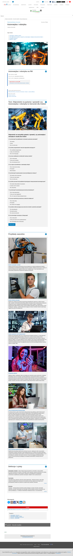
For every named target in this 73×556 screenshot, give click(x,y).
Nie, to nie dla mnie (13, 145)
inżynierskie (49, 4)
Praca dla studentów (45, 544)
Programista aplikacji (12, 373)
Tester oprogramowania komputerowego (16, 410)
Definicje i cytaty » (12, 39)
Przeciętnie (12, 168)
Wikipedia (45, 483)
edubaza (42, 7)
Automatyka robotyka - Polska (16, 516)
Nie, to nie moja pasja (14, 153)
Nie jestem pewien (13, 211)
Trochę (11, 143)
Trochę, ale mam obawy (14, 177)
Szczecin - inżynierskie (15, 518)
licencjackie (42, 4)
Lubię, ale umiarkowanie (14, 151)
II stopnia (61, 4)
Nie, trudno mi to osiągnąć (15, 204)
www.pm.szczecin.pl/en (12, 96)
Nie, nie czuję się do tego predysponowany (18, 196)
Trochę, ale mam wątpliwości (15, 194)
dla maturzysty (16, 4)
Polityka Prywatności (36, 546)
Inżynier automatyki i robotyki (14, 264)
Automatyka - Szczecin (15, 515)
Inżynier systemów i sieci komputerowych (16, 334)
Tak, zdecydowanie (13, 209)
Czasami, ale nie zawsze (15, 185)
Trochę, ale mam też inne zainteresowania (18, 219)
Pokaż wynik (12, 224)
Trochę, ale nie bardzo (14, 160)
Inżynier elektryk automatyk (14, 300)
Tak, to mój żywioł (13, 217)
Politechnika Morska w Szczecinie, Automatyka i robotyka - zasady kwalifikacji (21, 91)
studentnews (23, 4)
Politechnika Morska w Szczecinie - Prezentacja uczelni (18, 509)
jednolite (55, 4)
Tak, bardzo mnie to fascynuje (15, 175)
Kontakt (35, 544)
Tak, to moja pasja (13, 158)
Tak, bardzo (12, 141)
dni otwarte (36, 4)
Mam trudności (13, 170)
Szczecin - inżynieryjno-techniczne (17, 517)
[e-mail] (11, 503)
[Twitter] (17, 503)
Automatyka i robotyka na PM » (15, 35)
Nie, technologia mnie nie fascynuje (17, 221)
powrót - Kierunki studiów (13, 524)
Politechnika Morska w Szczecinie (13, 22)
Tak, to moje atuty (13, 200)
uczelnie (30, 4)
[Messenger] (8, 503)
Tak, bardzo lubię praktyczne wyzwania (17, 183)
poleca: (9, 4)
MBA (37, 7)
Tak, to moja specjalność (14, 192)
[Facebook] (14, 503)
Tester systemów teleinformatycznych (16, 449)
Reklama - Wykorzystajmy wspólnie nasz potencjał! (26, 544)
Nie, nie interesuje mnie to (15, 162)
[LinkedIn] (20, 503)
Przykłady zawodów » (13, 38)
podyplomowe (31, 7)
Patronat (39, 544)
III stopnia (67, 4)
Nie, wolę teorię (13, 187)
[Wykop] (23, 503)
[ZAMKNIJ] (58, 553)
